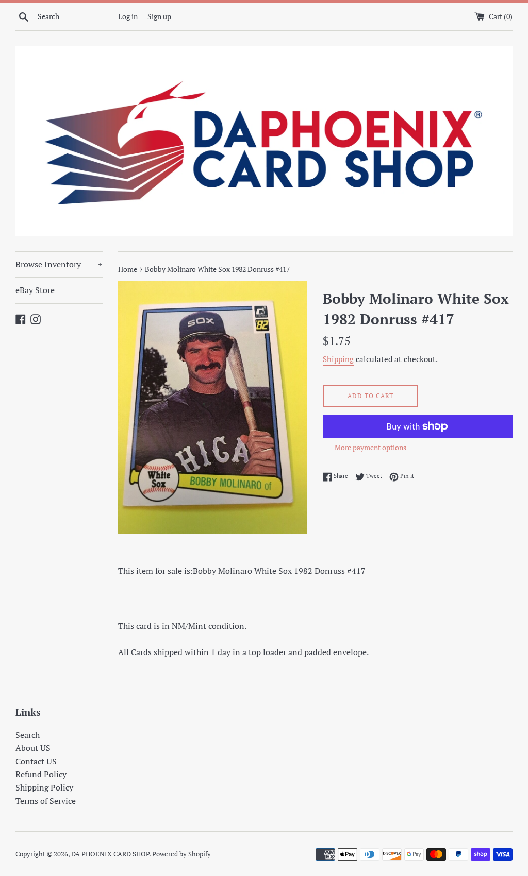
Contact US (36, 761)
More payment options (370, 447)
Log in (128, 16)
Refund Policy (41, 774)
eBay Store (35, 290)
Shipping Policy (44, 787)
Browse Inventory (59, 264)
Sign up (159, 16)
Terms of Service (45, 800)
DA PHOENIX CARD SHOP (110, 854)
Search (27, 735)
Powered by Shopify (181, 854)
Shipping (338, 359)
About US (33, 747)
